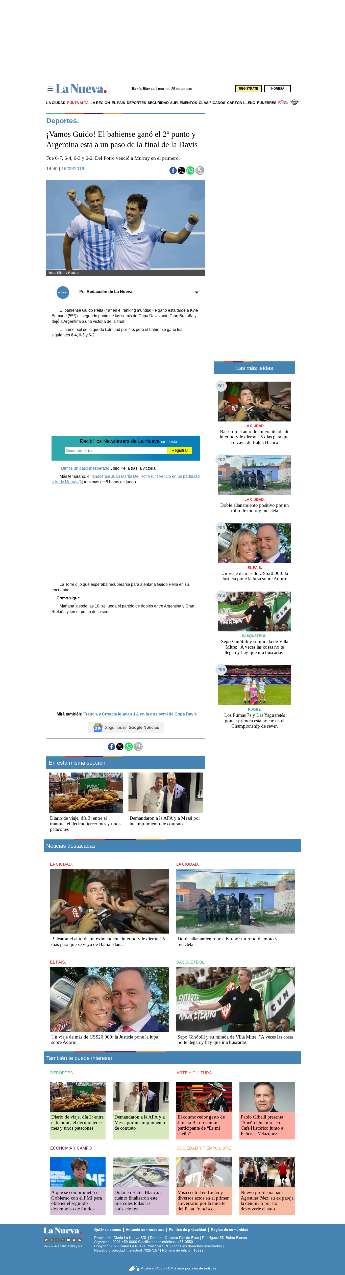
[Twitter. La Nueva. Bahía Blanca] (57, 1239)
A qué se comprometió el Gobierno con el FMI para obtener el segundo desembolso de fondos (76, 1201)
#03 (221, 527)
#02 (221, 459)
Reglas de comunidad (230, 1230)
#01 (221, 385)
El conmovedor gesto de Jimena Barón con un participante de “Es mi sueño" (201, 1125)
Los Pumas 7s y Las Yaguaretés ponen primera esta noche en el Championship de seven (254, 720)
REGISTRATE (248, 88)
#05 (221, 669)
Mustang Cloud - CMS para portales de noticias (178, 1268)
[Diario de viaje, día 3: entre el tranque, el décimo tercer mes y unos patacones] (86, 793)
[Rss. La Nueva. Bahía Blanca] (79, 1239)
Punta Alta (78, 103)
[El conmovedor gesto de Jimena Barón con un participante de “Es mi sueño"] (204, 1097)
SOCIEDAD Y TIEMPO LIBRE (204, 1148)
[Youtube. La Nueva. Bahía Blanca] (68, 1239)
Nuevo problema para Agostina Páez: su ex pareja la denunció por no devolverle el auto (267, 1201)
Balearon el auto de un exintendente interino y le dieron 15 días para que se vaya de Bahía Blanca (254, 437)
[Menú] (50, 88)
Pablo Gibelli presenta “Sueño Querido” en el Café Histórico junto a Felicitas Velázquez (263, 1125)
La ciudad (55, 103)
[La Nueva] (81, 88)
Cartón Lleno (241, 103)
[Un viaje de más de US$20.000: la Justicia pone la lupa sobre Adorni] (254, 543)
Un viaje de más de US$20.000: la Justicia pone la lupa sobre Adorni (254, 576)
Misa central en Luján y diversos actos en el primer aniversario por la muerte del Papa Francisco (203, 1201)
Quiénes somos (107, 1230)
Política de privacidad (187, 1230)
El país (118, 103)
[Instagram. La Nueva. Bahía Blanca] (63, 1239)
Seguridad (158, 103)
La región (100, 103)
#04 (221, 595)
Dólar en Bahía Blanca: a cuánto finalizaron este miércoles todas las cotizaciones (138, 1201)
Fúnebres (266, 103)
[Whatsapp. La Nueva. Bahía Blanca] (46, 1239)
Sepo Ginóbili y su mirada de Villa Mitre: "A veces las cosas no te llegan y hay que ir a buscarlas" (254, 647)
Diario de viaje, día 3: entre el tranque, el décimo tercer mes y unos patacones (85, 823)
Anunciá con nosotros (145, 1230)
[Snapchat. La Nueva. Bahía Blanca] (74, 1239)
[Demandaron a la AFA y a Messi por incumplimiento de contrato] (165, 793)
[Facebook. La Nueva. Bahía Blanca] (52, 1239)
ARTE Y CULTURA (194, 1073)
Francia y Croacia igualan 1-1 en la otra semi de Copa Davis (140, 714)
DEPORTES (61, 1073)
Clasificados (212, 103)
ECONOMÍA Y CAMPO (71, 1148)
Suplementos (183, 103)
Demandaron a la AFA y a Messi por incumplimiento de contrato (165, 820)
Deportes (136, 103)
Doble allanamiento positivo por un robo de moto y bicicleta (254, 507)
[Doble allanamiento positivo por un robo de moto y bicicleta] (254, 475)
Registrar (179, 450)
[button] (173, 170)
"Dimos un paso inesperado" (85, 468)
